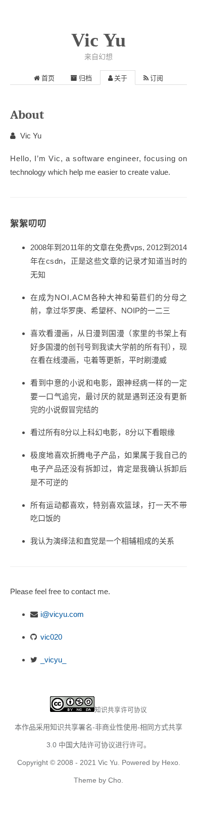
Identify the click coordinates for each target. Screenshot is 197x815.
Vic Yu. (109, 762)
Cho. (114, 780)
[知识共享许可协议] (72, 709)
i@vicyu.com (62, 614)
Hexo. (170, 762)
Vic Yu (98, 40)
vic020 (51, 637)
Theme (85, 780)
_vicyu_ (53, 659)
